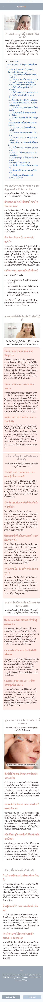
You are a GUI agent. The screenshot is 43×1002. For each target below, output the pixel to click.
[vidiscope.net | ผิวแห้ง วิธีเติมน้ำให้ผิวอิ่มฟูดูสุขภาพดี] (21, 6)
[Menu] (3, 6)
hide (16, 61)
